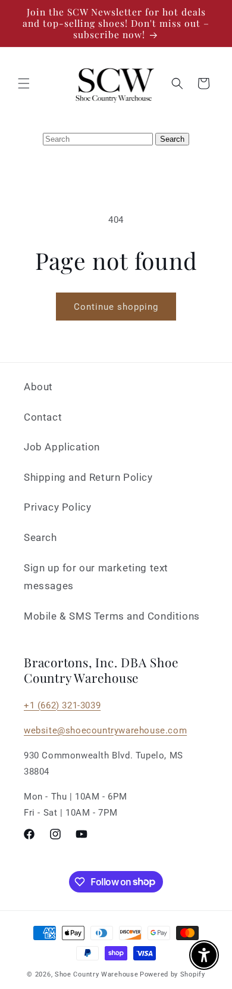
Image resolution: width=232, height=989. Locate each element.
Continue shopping (116, 306)
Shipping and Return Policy (88, 477)
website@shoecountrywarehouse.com (105, 730)
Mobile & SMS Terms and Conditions (112, 616)
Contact (43, 417)
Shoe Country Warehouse (96, 974)
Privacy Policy (57, 507)
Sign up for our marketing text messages (96, 577)
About (38, 387)
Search (40, 537)
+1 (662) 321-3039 (62, 705)
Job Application (62, 447)
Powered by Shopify (172, 974)
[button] (24, 83)
